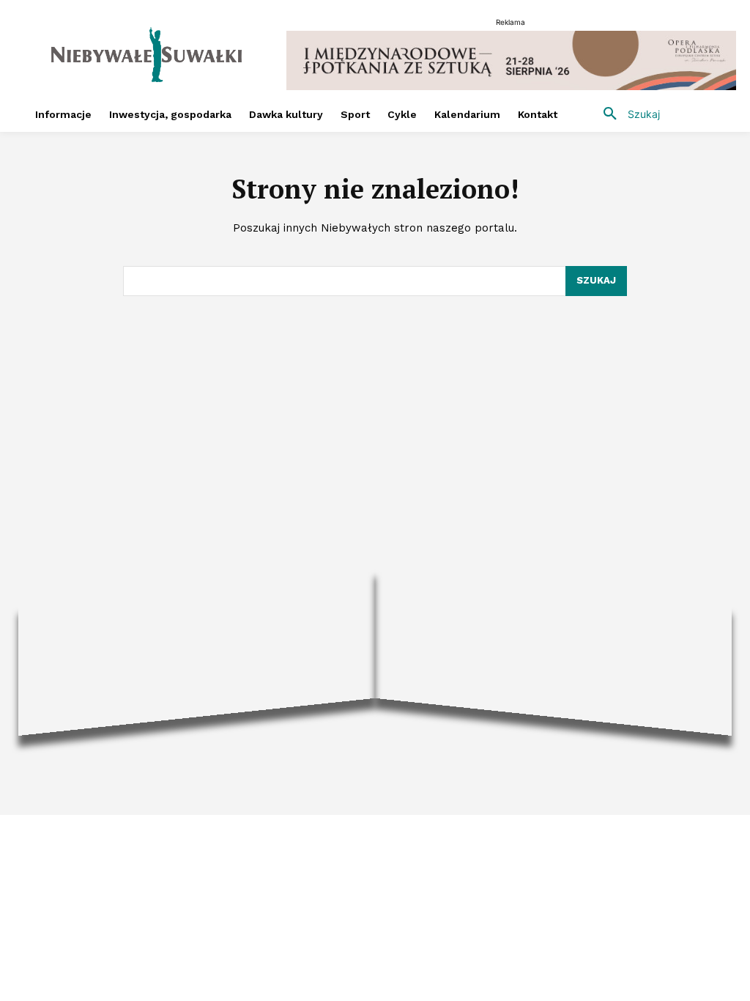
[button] (626, 114)
